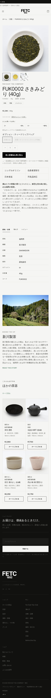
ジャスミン (18, 103)
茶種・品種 (29, 614)
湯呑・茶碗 (6, 618)
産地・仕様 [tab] (6, 229)
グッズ (4, 627)
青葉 (11, 103)
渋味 (5, 103)
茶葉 (10, 19)
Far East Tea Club (32, 605)
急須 (3, 614)
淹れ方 (28, 609)
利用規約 (5, 690)
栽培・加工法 (30, 627)
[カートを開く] (48, 11)
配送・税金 (6, 661)
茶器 (3, 609)
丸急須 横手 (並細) (35, 430)
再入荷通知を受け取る (14, 155)
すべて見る (6, 393)
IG (3, 589)
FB (9, 589)
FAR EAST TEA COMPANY (13, 84)
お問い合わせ (7, 665)
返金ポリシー (21, 686)
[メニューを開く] (3, 11)
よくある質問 (7, 670)
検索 (3, 656)
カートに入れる (14, 446)
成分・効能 (29, 618)
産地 (27, 623)
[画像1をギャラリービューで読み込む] (25, 48)
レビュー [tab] (25, 229)
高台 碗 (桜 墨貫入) (35, 482)
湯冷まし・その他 (8, 623)
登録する (25, 549)
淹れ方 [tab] (16, 229)
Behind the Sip (31, 640)
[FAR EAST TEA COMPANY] (25, 11)
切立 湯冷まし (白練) (12, 482)
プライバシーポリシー (8, 686)
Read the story (9, 368)
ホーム (4, 19)
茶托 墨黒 (8, 430)
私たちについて (7, 652)
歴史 (27, 631)
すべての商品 (7, 605)
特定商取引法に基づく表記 (34, 686)
